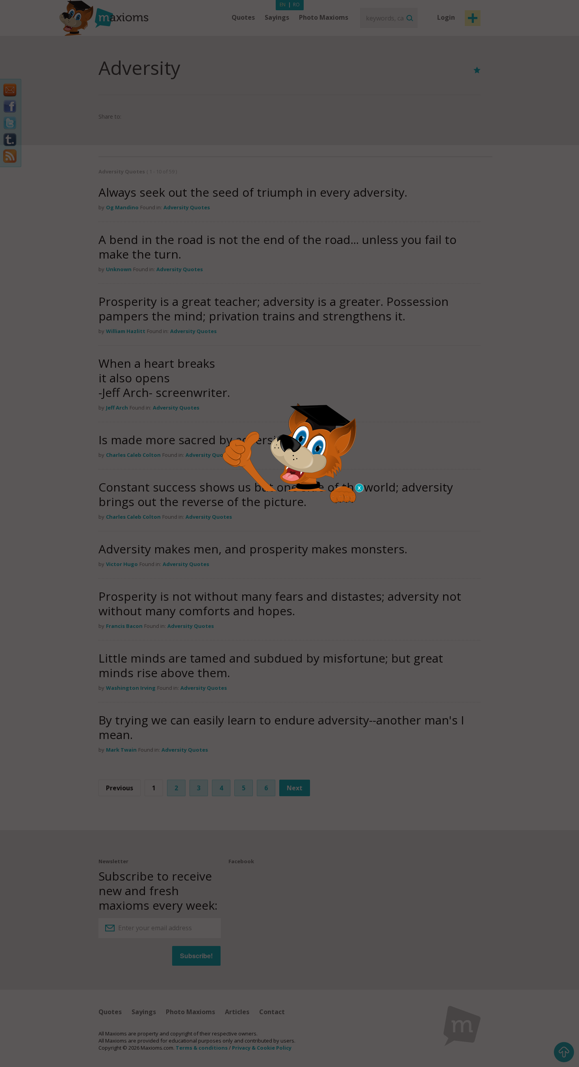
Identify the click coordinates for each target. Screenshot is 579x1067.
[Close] (359, 488)
